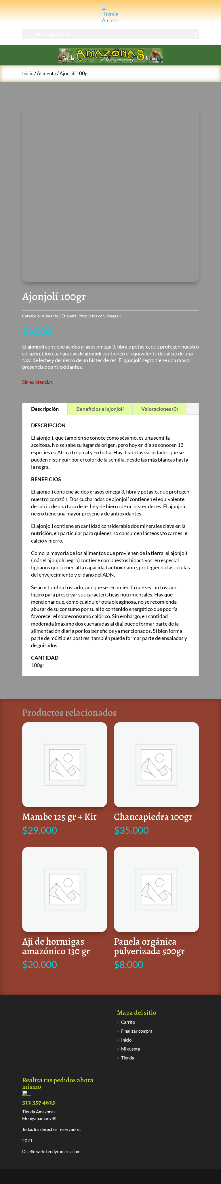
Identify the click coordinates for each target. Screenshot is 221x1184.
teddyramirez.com (63, 1151)
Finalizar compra (137, 1031)
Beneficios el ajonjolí (100, 409)
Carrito (128, 1022)
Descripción (45, 409)
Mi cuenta (130, 1048)
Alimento (46, 73)
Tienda (127, 1057)
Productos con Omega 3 (100, 315)
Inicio (27, 73)
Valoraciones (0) (159, 409)
